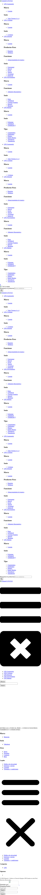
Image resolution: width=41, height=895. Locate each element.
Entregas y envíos (9, 766)
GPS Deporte (8, 36)
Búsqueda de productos (7, 288)
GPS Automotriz (9, 4)
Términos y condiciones (11, 769)
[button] (20, 812)
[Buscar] (1, 290)
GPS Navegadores (9, 77)
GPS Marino (7, 107)
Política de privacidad (10, 764)
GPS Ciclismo (8, 20)
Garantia (6, 767)
